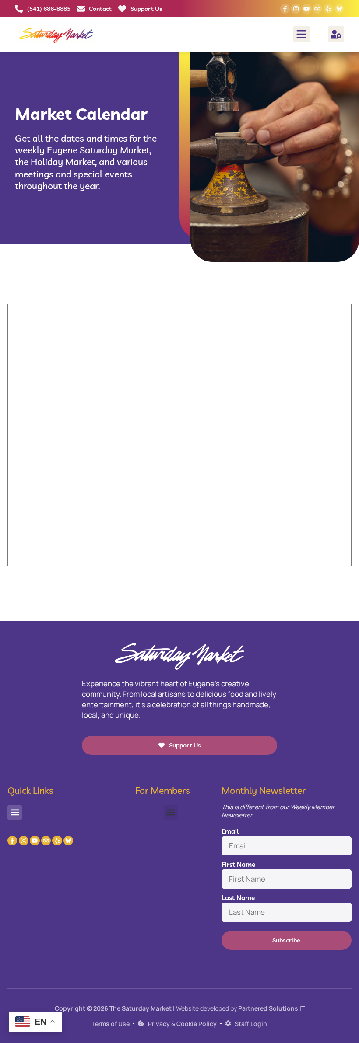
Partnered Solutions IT (271, 1008)
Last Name (238, 898)
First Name (238, 864)
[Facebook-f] (285, 9)
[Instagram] (295, 9)
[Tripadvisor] (317, 9)
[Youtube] (306, 9)
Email (230, 831)
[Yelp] (328, 9)
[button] (301, 34)
